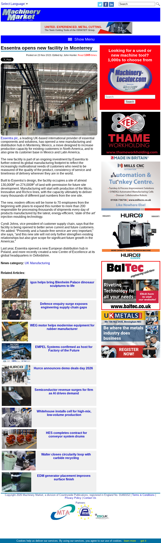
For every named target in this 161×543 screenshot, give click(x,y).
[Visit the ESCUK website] (102, 519)
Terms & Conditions (143, 494)
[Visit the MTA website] (64, 519)
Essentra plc (9, 138)
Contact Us (89, 497)
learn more (130, 540)
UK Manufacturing (37, 263)
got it (143, 540)
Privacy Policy (73, 497)
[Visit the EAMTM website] (86, 519)
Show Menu (84, 39)
